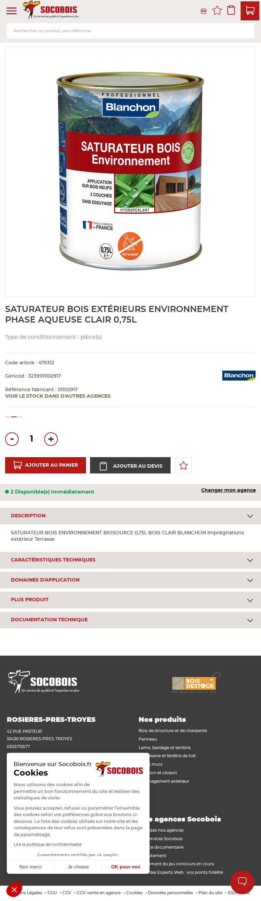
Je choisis (78, 866)
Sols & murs (150, 764)
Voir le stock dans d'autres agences (57, 396)
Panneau (148, 739)
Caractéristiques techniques (53, 560)
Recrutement (152, 856)
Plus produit (30, 599)
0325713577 (18, 747)
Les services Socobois (160, 839)
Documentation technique (49, 620)
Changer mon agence (228, 490)
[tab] (130, 516)
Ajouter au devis (137, 466)
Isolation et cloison (158, 773)
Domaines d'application (45, 580)
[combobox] (130, 30)
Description (28, 516)
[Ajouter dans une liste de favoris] (183, 465)
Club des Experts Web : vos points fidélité (181, 872)
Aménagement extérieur (164, 781)
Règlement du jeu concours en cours (176, 864)
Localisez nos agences (161, 830)
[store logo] (52, 11)
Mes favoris (217, 11)
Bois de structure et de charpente (173, 731)
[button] (14, 889)
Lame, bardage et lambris (165, 748)
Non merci (30, 866)
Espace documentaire (161, 847)
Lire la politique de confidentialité (48, 845)
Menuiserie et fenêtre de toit (167, 756)
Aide (242, 882)
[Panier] (250, 10)
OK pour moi (125, 866)
